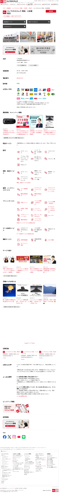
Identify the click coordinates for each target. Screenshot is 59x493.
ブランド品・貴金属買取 (28, 461)
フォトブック (3, 460)
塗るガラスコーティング (16, 457)
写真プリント (3, 455)
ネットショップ (26, 455)
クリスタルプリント (5, 456)
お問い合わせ (43, 0)
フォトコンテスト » (39, 468)
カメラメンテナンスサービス (17, 456)
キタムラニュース (27, 465)
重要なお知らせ (26, 470)
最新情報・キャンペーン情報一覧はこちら (13, 137)
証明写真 (2, 481)
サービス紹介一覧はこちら (10, 275)
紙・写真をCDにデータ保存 (6, 472)
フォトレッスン (38, 463)
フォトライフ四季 (38, 464)
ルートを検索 (33, 65)
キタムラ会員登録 (50, 460)
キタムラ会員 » (50, 459)
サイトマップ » (50, 465)
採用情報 (39, 0)
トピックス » (26, 469)
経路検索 (51, 11)
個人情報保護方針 (4, 488)
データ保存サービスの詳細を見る (25, 233)
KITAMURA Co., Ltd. (6, 491)
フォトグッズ (3, 480)
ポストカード (3, 465)
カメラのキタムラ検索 (17, 8)
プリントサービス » (5, 453)
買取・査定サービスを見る (24, 182)
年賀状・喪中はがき (5, 466)
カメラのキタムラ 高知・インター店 (31, 352)
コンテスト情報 (38, 469)
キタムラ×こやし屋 (15, 471)
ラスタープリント (4, 457)
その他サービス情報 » (17, 453)
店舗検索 (9, 8)
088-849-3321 (20, 78)
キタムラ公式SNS (15, 466)
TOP (4, 8)
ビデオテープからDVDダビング (7, 469)
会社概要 (35, 0)
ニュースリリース (11, 488)
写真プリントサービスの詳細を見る (26, 222)
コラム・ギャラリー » (40, 453)
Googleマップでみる (29, 343)
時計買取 (26, 460)
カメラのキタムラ (49, 455)
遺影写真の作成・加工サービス (7, 475)
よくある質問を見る (22, 396)
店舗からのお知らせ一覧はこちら (11, 306)
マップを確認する (22, 65)
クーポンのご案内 (15, 465)
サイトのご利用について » (52, 467)
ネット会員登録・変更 (49, 0)
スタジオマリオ (15, 460)
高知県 (25, 8)
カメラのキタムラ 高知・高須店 (49, 351)
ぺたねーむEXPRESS (4, 479)
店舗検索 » (49, 453)
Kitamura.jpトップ (4, 451)
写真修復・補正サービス (5, 476)
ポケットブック (4, 462)
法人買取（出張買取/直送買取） (30, 462)
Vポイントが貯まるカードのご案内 (18, 462)
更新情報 (25, 474)
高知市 (30, 8)
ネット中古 (26, 457)
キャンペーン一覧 (27, 468)
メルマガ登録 (56, 0)
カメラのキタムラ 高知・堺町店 (12, 351)
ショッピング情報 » (27, 453)
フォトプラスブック (5, 461)
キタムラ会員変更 (50, 461)
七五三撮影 (15, 461)
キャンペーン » (27, 466)
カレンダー (3, 477)
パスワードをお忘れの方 (51, 464)
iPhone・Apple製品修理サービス (18, 455)
